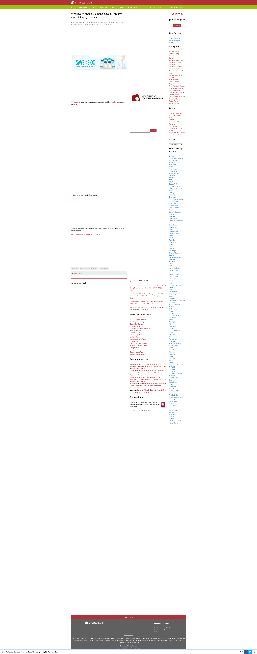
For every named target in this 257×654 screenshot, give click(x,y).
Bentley (171, 193)
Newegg (172, 322)
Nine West (172, 326)
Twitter (167, 629)
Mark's (171, 307)
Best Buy (172, 195)
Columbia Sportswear (176, 220)
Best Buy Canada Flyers (138, 322)
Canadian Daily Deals (100, 22)
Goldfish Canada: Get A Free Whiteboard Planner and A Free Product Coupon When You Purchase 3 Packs (148, 366)
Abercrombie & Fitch (176, 158)
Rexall (171, 356)
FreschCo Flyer (135, 332)
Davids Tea (172, 227)
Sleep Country (173, 378)
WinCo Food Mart (175, 421)
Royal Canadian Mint (176, 365)
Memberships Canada (176, 92)
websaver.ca (104, 268)
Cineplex (172, 216)
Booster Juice (173, 201)
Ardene (171, 177)
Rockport (172, 358)
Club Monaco (173, 218)
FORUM (103, 7)
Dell (170, 229)
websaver (75, 268)
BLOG (73, 7)
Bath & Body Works (175, 188)
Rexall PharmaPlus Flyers (138, 343)
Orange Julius (173, 337)
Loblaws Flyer (134, 337)
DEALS (112, 7)
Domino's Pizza (174, 233)
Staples (171, 384)
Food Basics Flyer (136, 330)
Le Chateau (173, 291)
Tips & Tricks (173, 101)
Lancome (172, 287)
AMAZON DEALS (135, 7)
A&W (171, 182)
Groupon (172, 255)
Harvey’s (172, 261)
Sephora (172, 369)
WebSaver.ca (75, 102)
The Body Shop (174, 395)
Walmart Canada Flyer (137, 354)
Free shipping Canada (176, 88)
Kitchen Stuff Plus (175, 285)
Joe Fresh (172, 281)
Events (98, 24)
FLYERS (94, 7)
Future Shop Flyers (136, 335)
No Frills (172, 328)
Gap (170, 246)
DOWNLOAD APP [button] (178, 7)
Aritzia (171, 180)
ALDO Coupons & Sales (138, 320)
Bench (171, 190)
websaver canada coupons (89, 268)
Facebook (167, 627)
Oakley (171, 332)
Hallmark (172, 259)
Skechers (172, 375)
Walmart (172, 414)
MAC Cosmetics (174, 304)
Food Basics (173, 240)
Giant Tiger (172, 251)
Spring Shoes (134, 350)
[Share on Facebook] (246, 652)
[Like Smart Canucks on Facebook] (175, 13)
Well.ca (171, 418)
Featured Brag (173, 79)
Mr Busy (87, 22)
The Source (173, 399)
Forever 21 (172, 244)
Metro (171, 311)
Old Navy (172, 335)
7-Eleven (172, 156)
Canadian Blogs (174, 54)
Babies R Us (173, 184)
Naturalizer (172, 317)
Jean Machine (173, 279)
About (156, 629)
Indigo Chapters (174, 274)
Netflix (171, 320)
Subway (171, 388)
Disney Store (173, 231)
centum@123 (134, 377)
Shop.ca (172, 371)
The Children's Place (176, 397)
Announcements (174, 51)
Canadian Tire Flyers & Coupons (140, 328)
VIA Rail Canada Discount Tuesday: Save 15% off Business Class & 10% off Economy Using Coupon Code (147, 296)
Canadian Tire (173, 210)
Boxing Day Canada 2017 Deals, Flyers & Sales (176, 115)
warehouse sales (174, 103)
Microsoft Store (174, 315)
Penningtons (173, 339)
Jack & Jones (173, 276)
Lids (170, 296)
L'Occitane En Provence (177, 300)
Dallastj (132, 370)
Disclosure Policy (175, 122)
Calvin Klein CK (174, 208)
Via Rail (171, 412)
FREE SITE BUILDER (153, 7)
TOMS (171, 403)
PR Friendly (173, 126)
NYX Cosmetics (174, 330)
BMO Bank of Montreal (176, 199)
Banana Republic (174, 186)
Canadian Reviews (136, 326)
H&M (171, 266)
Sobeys (171, 380)
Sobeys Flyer (134, 348)
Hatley (171, 264)
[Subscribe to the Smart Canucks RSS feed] (179, 13)
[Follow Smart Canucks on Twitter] (172, 13)
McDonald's (173, 309)
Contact (171, 120)
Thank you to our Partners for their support (174, 40)
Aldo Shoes (173, 169)
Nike (170, 324)
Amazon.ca (173, 171)
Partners (172, 124)
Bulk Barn (172, 203)
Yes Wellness (173, 423)
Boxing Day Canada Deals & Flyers (141, 410)
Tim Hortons (173, 401)
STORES (121, 7)
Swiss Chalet (173, 391)
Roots (171, 363)
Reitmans (172, 354)
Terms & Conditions (123, 648)
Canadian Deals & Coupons (116, 22)
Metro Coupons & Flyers (138, 339)
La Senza (172, 289)
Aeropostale (173, 162)
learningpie (133, 383)
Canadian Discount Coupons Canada (83, 24)
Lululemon (172, 302)
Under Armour (173, 408)
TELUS (171, 393)
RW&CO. (172, 367)
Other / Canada (174, 94)
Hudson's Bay (173, 270)
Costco (171, 223)
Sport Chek (173, 382)
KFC (170, 283)
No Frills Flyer (134, 341)
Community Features (176, 75)
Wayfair (171, 416)
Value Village (173, 410)
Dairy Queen (173, 225)
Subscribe (177, 25)
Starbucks (172, 386)
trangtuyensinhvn (135, 364)
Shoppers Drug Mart (176, 373)
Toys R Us (172, 406)
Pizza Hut (172, 341)
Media (156, 631)
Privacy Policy (135, 648)
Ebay (171, 236)
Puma (171, 347)
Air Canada (172, 165)
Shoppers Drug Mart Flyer (138, 345)
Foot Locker (173, 242)
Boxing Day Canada (136, 324)
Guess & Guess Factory (177, 257)
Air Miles (172, 167)
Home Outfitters (174, 268)
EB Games (172, 238)
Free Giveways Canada (177, 86)
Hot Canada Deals (107, 24)
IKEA (171, 272)
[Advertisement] (128, 10)
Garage (171, 248)
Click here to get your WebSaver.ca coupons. (86, 234)
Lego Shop (172, 294)
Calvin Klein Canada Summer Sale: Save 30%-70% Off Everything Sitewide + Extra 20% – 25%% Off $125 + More (148, 288)
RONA (171, 360)
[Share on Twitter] (250, 652)
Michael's (172, 313)
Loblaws (172, 298)
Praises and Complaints (177, 97)
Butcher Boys (173, 205)
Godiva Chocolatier (175, 253)
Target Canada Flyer (136, 352)
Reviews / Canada (175, 99)
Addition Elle (173, 160)
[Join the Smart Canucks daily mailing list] (182, 13)
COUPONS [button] (83, 7)
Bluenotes (172, 197)
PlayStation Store (175, 343)
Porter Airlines (173, 345)
